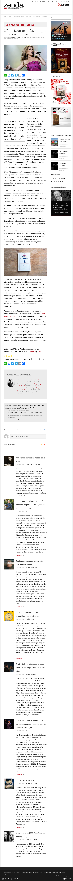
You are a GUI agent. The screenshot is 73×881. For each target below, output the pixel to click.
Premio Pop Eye (65, 876)
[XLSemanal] (63, 4)
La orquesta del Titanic (19, 16)
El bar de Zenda (63, 144)
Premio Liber (56, 876)
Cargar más (25, 863)
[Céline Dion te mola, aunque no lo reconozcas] (25, 58)
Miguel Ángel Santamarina (20, 37)
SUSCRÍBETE (43, 1)
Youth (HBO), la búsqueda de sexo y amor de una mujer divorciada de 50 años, (31, 667)
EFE (27, 511)
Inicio (5, 16)
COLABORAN (35, 1)
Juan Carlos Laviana (33, 464)
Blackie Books (36, 37)
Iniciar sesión (41, 430)
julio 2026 (56, 182)
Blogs (10, 16)
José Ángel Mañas (32, 840)
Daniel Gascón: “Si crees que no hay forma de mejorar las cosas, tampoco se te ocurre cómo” (31, 504)
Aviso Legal (36, 872)
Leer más (19, 555)
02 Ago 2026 (62, 146)
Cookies (53, 872)
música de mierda (12, 38)
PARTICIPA (51, 1)
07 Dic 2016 (7, 37)
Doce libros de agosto (25, 780)
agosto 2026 (57, 178)
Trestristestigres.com (26, 872)
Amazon (32, 352)
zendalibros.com (31, 568)
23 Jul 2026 (62, 170)
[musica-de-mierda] (25, 262)
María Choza (30, 619)
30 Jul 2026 (62, 158)
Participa (58, 872)
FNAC (40, 352)
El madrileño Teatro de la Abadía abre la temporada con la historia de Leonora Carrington (31, 724)
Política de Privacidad (45, 872)
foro (26, 407)
